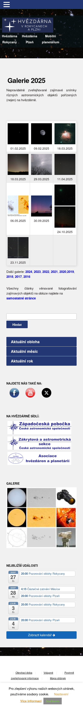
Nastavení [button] (61, 694)
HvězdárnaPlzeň (29, 39)
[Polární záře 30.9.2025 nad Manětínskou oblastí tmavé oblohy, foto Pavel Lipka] (41, 205)
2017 (18, 276)
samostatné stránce (21, 298)
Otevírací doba (24, 672)
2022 (45, 271)
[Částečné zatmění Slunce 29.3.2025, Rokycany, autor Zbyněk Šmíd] (41, 164)
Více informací (31, 701)
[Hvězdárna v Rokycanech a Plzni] (27, 24)
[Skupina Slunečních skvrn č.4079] (18, 205)
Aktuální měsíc (24, 351)
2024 (28, 271)
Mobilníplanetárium (50, 39)
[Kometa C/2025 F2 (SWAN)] (64, 164)
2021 (54, 271)
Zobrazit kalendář (40, 635)
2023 (37, 271)
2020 (62, 271)
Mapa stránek (58, 678)
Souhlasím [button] (52, 701)
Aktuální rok (22, 361)
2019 (70, 271)
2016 (26, 276)
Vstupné (48, 672)
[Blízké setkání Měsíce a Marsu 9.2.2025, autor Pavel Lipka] (41, 133)
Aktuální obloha (25, 341)
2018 (9, 276)
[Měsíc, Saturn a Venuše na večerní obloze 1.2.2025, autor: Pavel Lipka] (18, 133)
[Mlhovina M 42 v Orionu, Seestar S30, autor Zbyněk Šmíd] (64, 133)
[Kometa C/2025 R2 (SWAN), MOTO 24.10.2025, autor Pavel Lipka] (64, 195)
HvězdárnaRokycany (9, 39)
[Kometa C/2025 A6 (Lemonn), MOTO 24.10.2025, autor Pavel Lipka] (64, 216)
